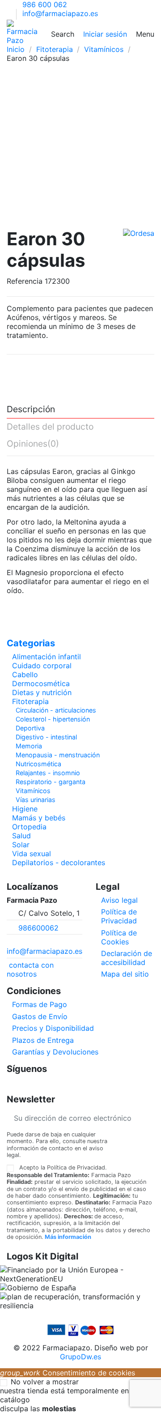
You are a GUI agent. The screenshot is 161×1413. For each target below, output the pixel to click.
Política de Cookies (119, 937)
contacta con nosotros (30, 969)
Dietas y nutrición (42, 692)
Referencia (24, 281)
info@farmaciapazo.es (60, 13)
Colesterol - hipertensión (53, 719)
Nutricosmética (38, 764)
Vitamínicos (33, 790)
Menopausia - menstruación (58, 755)
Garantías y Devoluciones (55, 1051)
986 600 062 (44, 4)
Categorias (31, 643)
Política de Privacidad (119, 916)
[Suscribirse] (147, 1117)
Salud (21, 835)
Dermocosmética (41, 683)
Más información (68, 1237)
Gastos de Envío (40, 1016)
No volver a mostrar (45, 1381)
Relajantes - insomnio (48, 773)
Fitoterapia (30, 701)
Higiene (25, 808)
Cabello (25, 674)
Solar (21, 844)
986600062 (38, 927)
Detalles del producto (50, 427)
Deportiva (30, 728)
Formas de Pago (39, 1004)
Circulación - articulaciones (56, 710)
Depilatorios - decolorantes (58, 862)
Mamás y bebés (38, 817)
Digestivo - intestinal (46, 737)
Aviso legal (119, 900)
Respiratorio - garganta (50, 781)
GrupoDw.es (80, 1356)
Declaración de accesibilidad (126, 958)
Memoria (29, 746)
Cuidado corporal (42, 665)
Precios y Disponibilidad (53, 1028)
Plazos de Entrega (43, 1040)
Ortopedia (29, 826)
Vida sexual (31, 853)
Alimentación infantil (46, 656)
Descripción (31, 409)
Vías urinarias (35, 799)
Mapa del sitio (125, 973)
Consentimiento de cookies (67, 1372)
